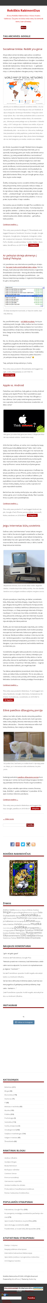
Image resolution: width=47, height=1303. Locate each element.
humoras (22, 918)
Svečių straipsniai (11, 1126)
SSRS (23, 935)
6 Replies (35, 808)
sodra (9, 372)
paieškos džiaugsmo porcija (28, 777)
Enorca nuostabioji (12, 1177)
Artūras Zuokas (33, 910)
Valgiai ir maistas (11, 1137)
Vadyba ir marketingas (13, 1133)
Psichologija (9, 1118)
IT (28, 230)
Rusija (30, 932)
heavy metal (11, 918)
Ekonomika (9, 1095)
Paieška (24, 1298)
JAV (4, 921)
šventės (21, 937)
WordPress (12, 245)
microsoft (37, 512)
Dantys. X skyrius (11, 1245)
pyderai (12, 930)
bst (4, 973)
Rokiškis (6, 933)
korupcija (20, 921)
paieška (16, 808)
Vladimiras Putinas (9, 938)
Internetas (26, 694)
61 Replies (9, 700)
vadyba (31, 935)
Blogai (24, 230)
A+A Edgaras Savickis (13, 1261)
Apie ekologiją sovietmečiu (15, 1225)
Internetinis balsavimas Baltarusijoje (18, 1253)
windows (11, 515)
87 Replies (32, 515)
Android (36, 509)
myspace (18, 239)
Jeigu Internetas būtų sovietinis (21, 525)
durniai (18, 915)
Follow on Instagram (25, 1022)
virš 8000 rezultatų (28, 321)
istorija (40, 918)
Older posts (8, 819)
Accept (19, 1291)
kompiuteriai (35, 694)
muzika (36, 923)
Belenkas (25, 691)
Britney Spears (32, 912)
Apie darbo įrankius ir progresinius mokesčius (22, 1257)
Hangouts (24, 236)
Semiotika (8, 1122)
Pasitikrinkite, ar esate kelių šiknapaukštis (20, 1229)
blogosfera (22, 912)
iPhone (19, 512)
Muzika (7, 1110)
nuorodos (6, 928)
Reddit (10, 242)
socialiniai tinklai (19, 242)
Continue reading (10, 224)
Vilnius (39, 935)
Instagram (33, 236)
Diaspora (12, 233)
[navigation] (23, 1298)
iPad (14, 512)
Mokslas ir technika (12, 1106)
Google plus (15, 236)
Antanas (6, 958)
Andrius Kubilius (9, 910)
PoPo (5, 242)
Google (34, 233)
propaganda (33, 927)
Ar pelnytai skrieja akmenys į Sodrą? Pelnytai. (20, 257)
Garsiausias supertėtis (13, 1181)
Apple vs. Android (13, 385)
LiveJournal (10, 239)
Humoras (8, 1099)
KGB (14, 921)
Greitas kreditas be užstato (15, 1185)
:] (3, 992)
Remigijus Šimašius (24, 930)
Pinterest (38, 239)
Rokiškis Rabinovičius (23, 10)
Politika (7, 1114)
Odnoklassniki (28, 239)
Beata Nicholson (11, 1166)
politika (20, 927)
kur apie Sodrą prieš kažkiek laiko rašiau (21, 267)
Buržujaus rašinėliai (12, 1170)
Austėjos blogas (11, 1162)
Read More (29, 1291)
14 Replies (33, 245)
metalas (18, 924)
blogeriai (14, 913)
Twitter (35, 242)
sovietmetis (23, 697)
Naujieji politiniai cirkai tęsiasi (16, 1249)
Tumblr (29, 242)
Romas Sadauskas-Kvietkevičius (17, 1193)
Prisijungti (6, 1300)
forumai (28, 233)
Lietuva (29, 921)
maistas (10, 924)
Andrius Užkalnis (21, 910)
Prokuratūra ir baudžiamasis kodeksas (19, 1189)
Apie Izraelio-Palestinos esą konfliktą (18, 1221)
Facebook (20, 233)
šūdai (27, 937)
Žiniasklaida (33, 230)
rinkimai (38, 930)
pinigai (12, 928)
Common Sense (11, 1173)
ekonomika (29, 915)
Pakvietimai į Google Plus (21, 958)
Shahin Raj (32, 1279)
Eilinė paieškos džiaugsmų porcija (22, 710)
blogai (7, 912)
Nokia (5, 515)
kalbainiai (9, 921)
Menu (23, 27)
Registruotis (7, 1302)
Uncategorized (10, 1130)
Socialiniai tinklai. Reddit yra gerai (22, 49)
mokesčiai (26, 924)
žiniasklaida (16, 372)
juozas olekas (28, 512)
